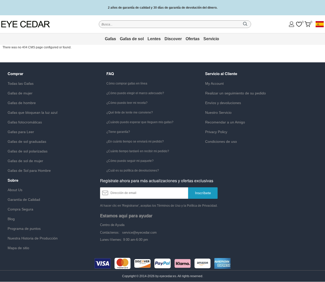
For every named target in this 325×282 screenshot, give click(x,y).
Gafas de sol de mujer (25, 161)
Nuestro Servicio (218, 112)
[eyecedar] (32, 24)
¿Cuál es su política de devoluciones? (132, 170)
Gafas (110, 39)
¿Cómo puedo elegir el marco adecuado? (135, 93)
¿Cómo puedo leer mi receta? (127, 103)
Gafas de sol (132, 39)
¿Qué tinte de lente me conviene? (129, 112)
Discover (173, 39)
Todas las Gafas (21, 83)
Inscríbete (203, 193)
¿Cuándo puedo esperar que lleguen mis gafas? (139, 122)
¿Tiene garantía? (118, 132)
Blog (11, 219)
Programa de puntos (24, 229)
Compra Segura (20, 209)
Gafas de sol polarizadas (27, 151)
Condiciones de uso (221, 141)
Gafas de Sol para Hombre (29, 170)
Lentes (154, 39)
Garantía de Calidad (24, 200)
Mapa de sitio (18, 248)
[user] (291, 24)
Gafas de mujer (20, 93)
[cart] (307, 24)
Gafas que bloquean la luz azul (32, 112)
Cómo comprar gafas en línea (126, 83)
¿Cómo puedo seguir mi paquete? (130, 161)
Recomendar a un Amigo (225, 122)
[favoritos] (299, 24)
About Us (15, 190)
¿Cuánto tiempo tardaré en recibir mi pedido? (137, 151)
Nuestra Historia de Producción (33, 238)
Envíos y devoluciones (223, 103)
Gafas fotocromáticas (25, 122)
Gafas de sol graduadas (27, 141)
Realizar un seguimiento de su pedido (235, 93)
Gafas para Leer (21, 132)
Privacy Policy (216, 132)
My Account (214, 83)
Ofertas (193, 39)
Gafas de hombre (22, 103)
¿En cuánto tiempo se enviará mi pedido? (135, 141)
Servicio (211, 39)
